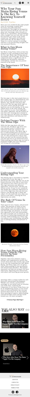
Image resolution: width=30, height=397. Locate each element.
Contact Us (15, 382)
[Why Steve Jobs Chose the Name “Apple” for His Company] (15, 350)
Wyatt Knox (12, 22)
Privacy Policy (15, 385)
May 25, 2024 (4, 22)
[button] (26, 310)
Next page (20, 300)
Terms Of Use (15, 387)
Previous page (12, 300)
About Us (15, 379)
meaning (5, 340)
